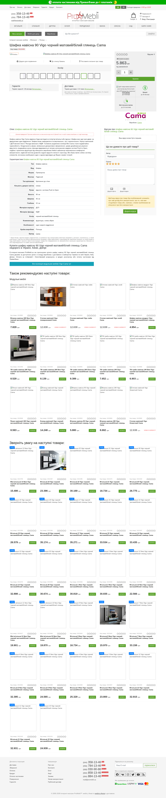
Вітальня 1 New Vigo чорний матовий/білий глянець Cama (82, 586)
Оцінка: (108, 162)
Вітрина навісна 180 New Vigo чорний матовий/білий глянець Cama (22, 320)
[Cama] (135, 117)
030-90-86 (94, 769)
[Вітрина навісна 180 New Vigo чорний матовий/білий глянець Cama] (23, 296)
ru (124, 7)
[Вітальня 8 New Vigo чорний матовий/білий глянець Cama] (113, 615)
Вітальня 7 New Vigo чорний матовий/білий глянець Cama (141, 637)
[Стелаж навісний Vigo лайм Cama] (83, 296)
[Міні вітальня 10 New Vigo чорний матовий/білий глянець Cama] (53, 615)
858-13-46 (95, 772)
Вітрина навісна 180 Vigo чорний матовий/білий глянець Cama (112, 423)
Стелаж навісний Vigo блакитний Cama (138, 422)
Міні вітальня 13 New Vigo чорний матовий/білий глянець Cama (22, 484)
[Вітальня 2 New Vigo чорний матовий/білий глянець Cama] (113, 563)
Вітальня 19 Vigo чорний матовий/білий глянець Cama (22, 534)
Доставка (27, 7)
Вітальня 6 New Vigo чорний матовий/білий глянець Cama (22, 689)
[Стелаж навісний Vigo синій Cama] (113, 296)
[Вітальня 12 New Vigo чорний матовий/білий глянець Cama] (142, 563)
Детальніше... (37, 89)
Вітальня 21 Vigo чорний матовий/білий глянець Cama (111, 483)
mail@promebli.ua (17, 20)
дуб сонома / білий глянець (49, 76)
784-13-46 (22, 17)
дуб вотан (43, 76)
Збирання (36, 7)
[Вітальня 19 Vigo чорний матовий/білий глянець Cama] (23, 512)
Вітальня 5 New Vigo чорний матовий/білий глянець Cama (52, 689)
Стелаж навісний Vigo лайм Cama (81, 319)
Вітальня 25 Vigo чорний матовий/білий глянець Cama (52, 586)
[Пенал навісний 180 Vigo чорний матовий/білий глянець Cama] (23, 399)
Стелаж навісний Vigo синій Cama (111, 319)
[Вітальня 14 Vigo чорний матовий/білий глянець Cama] (142, 512)
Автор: (108, 153)
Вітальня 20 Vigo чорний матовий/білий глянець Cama (141, 483)
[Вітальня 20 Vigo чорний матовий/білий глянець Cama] (142, 460)
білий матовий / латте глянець (97, 76)
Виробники (51, 34)
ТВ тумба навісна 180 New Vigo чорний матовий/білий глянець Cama (52, 371)
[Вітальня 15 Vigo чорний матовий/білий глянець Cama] (113, 512)
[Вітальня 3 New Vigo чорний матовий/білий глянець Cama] (113, 666)
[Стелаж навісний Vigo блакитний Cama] (142, 399)
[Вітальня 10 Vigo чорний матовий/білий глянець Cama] (53, 718)
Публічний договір (54, 782)
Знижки (50, 776)
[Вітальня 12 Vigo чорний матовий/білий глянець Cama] (142, 666)
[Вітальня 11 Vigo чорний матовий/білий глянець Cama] (23, 718)
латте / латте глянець (63, 76)
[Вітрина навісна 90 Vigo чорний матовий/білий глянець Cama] (83, 399)
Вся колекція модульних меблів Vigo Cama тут (51, 264)
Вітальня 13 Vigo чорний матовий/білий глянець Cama (22, 586)
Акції (49, 773)
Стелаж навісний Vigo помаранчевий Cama (49, 319)
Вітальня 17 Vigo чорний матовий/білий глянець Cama (82, 534)
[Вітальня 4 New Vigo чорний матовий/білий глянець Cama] (83, 666)
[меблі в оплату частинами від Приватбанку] (83, 2)
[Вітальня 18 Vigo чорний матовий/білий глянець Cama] (53, 512)
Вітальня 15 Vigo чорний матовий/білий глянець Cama (111, 534)
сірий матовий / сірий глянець (77, 76)
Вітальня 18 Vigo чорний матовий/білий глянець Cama (52, 534)
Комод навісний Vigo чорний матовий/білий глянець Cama (52, 422)
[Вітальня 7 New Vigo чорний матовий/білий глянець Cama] (142, 615)
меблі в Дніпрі (100, 793)
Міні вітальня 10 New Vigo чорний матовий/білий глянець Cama (52, 638)
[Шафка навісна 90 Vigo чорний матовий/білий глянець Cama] (66, 54)
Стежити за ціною (123, 59)
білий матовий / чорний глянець (36, 76)
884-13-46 (95, 776)
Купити (32, 327)
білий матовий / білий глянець (22, 76)
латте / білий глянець (56, 76)
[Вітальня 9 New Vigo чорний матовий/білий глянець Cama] (83, 615)
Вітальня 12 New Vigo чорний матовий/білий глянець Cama (141, 586)
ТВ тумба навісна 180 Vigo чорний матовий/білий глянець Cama (22, 371)
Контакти (59, 7)
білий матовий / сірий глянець (29, 76)
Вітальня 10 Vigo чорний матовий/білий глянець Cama (52, 740)
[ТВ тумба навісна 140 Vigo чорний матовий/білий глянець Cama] (113, 348)
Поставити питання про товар (92, 61)
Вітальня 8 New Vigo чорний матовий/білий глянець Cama (111, 637)
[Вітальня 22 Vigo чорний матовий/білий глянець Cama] (83, 460)
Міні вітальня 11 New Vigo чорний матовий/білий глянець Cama (22, 638)
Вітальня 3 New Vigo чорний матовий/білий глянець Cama (111, 689)
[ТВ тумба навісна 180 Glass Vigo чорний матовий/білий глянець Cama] (83, 348)
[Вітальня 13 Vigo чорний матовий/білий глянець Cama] (23, 563)
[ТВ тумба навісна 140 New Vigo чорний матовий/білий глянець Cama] (142, 348)
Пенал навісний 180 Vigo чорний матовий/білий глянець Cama (23, 422)
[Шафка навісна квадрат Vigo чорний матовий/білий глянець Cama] (142, 296)
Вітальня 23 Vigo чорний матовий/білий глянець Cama (52, 483)
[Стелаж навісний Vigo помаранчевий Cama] (53, 296)
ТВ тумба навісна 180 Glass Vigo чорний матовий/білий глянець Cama (83, 371)
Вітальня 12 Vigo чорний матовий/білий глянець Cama (141, 689)
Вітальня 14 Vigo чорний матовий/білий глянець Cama (141, 534)
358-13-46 (21, 13)
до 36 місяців (145, 93)
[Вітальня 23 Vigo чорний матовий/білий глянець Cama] (53, 460)
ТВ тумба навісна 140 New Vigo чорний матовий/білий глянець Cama (142, 371)
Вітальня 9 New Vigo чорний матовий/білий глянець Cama (82, 637)
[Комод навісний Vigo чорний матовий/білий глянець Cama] (53, 399)
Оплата (19, 7)
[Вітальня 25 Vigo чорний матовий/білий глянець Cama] (53, 563)
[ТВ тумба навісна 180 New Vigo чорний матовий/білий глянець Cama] (53, 348)
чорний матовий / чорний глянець (90, 76)
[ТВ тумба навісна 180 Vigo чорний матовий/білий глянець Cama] (23, 348)
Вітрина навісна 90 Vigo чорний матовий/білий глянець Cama (82, 422)
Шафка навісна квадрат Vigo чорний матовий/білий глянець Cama (142, 320)
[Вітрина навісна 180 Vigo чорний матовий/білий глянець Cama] (113, 399)
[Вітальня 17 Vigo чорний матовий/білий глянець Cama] (83, 512)
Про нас (12, 7)
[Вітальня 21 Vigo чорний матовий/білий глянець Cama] (113, 460)
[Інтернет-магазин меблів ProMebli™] (83, 15)
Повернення (14, 779)
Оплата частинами (16, 776)
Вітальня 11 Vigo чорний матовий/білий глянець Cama (22, 740)
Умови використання (55, 779)
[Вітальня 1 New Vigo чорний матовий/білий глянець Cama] (83, 563)
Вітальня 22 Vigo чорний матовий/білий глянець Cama (82, 483)
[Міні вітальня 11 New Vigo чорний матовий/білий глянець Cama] (23, 615)
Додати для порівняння (27, 61)
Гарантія (44, 7)
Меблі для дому (33, 34)
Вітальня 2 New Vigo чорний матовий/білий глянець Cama (111, 586)
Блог (49, 771)
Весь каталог (17, 34)
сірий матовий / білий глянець (70, 76)
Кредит (51, 7)
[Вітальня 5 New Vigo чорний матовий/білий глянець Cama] (53, 666)
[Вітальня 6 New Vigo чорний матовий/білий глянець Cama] (23, 666)
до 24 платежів (126, 106)
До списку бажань (58, 61)
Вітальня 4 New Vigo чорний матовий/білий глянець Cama (82, 689)
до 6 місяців (126, 93)
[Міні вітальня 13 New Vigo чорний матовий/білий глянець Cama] (23, 460)
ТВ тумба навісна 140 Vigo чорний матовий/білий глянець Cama (112, 371)
